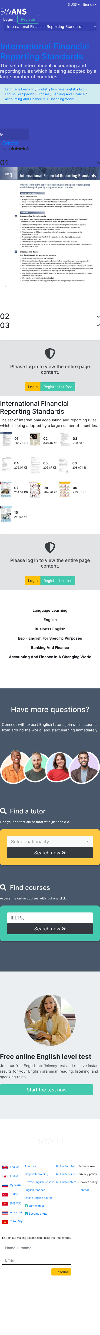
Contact (83, 1190)
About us (30, 1166)
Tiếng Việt (16, 1221)
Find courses (68, 1174)
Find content (68, 1182)
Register (28, 19)
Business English (63, 89)
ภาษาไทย (15, 1212)
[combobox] (50, 841)
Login (8, 19)
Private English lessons (39, 1182)
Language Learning (19, 89)
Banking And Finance (69, 94)
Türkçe (14, 1194)
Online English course (39, 1198)
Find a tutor (67, 1166)
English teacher (35, 1190)
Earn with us (35, 1205)
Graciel (10, 143)
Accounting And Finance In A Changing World (39, 99)
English (42, 89)
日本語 (13, 1176)
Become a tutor (37, 1213)
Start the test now (47, 1090)
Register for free (57, 386)
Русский (15, 1185)
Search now (48, 853)
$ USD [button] (73, 4)
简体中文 (15, 1203)
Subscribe (61, 1272)
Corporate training (36, 1174)
